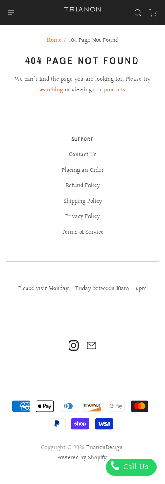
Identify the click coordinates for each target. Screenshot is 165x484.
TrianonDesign (104, 448)
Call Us (134, 467)
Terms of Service (83, 232)
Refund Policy (83, 186)
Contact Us (82, 155)
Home (54, 40)
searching (50, 90)
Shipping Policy (82, 201)
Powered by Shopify (82, 458)
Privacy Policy (82, 216)
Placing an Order (83, 170)
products (114, 90)
